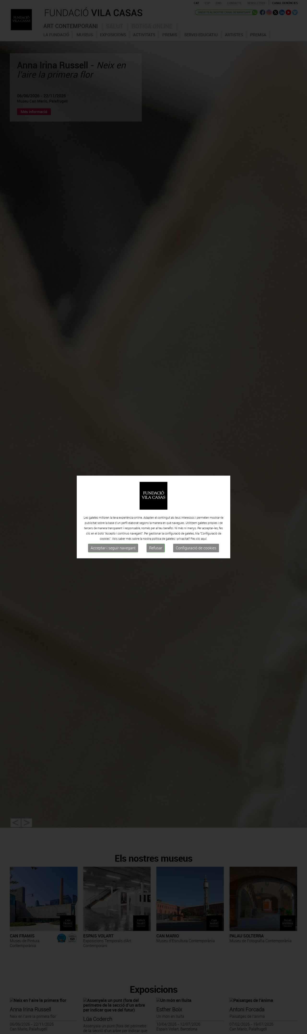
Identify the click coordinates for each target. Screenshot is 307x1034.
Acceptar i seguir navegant (113, 548)
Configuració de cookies (196, 548)
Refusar (155, 548)
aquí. (204, 538)
